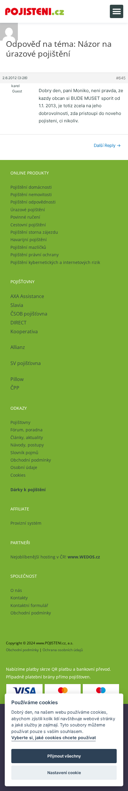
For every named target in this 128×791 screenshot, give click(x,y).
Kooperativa (24, 331)
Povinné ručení (25, 217)
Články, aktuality (26, 437)
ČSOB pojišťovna (28, 313)
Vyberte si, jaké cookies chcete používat (53, 737)
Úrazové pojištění (27, 209)
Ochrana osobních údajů (63, 649)
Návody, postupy (27, 445)
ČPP (14, 388)
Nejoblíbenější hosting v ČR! (55, 557)
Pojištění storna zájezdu (34, 232)
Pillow (17, 379)
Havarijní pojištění (28, 239)
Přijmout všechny (64, 756)
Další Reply (107, 145)
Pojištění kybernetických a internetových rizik (55, 262)
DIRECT (18, 322)
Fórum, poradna (26, 430)
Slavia (16, 305)
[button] (117, 11)
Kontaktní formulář (29, 605)
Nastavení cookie (64, 772)
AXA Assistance (27, 296)
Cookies (18, 475)
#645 (121, 78)
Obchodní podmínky (30, 460)
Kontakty (19, 598)
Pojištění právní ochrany (34, 254)
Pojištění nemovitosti (31, 194)
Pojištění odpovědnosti (33, 202)
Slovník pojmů (24, 452)
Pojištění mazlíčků (28, 247)
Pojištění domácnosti (31, 187)
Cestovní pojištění (28, 225)
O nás (16, 590)
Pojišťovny (20, 422)
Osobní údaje (23, 467)
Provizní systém (25, 523)
